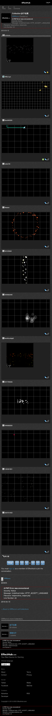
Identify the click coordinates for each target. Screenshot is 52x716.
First (10, 563)
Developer (4, 696)
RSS (28, 693)
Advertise (4, 693)
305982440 (8, 295)
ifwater (7, 207)
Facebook (4, 685)
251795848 (8, 382)
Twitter (3, 682)
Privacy (29, 675)
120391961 (8, 469)
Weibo (29, 682)
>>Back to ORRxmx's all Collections (15, 609)
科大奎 (7, 556)
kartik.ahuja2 (9, 338)
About (3, 672)
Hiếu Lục (8, 77)
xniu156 (7, 164)
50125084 (8, 251)
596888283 (8, 425)
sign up (12, 568)
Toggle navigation (3, 2)
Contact (4, 675)
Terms (29, 672)
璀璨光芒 (13, 633)
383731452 (8, 513)
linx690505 (8, 120)
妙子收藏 (13, 625)
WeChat (29, 685)
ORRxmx (15, 16)
